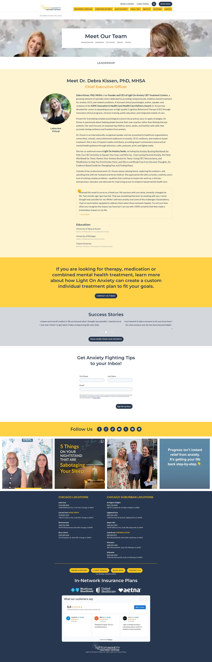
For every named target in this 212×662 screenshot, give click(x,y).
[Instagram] (106, 429)
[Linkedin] (139, 429)
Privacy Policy (121, 652)
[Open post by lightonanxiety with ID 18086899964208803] (27, 464)
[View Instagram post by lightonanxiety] (50, 486)
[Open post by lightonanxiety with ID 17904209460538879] (132, 464)
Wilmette (110, 552)
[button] (100, 332)
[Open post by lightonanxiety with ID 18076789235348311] (80, 464)
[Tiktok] (112, 429)
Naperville (111, 522)
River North (63, 532)
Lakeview (62, 502)
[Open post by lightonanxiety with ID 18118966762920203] (185, 464)
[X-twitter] (125, 429)
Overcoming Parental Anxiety (147, 154)
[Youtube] (119, 429)
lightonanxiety (27, 441)
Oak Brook (118, 532)
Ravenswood (64, 522)
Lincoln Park (69, 512)
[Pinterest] (132, 429)
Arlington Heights (114, 502)
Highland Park (112, 512)
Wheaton (110, 542)
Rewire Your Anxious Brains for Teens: (115, 158)
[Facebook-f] (99, 429)
